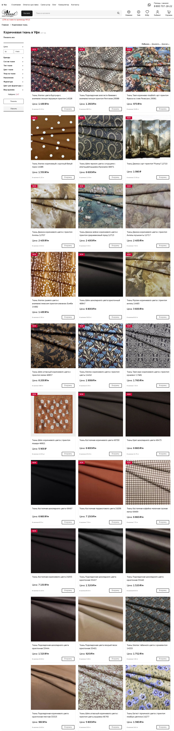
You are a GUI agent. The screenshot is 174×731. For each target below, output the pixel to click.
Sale (138, 15)
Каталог (27, 13)
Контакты (75, 5)
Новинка (145, 44)
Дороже (165, 44)
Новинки (128, 15)
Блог (54, 5)
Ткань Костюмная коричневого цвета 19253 (52, 577)
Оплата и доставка (30, 5)
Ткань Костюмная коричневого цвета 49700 (99, 440)
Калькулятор (64, 5)
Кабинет (157, 15)
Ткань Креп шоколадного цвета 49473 (144, 440)
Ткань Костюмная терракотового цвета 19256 (100, 509)
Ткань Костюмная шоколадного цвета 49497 (52, 509)
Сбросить (13, 109)
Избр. (147, 15)
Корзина (169, 15)
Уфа (5, 5)
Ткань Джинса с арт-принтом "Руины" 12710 (147, 164)
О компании (16, 5)
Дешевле (155, 44)
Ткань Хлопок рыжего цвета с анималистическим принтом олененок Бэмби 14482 (52, 303)
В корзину (68, 109)
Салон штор (45, 5)
